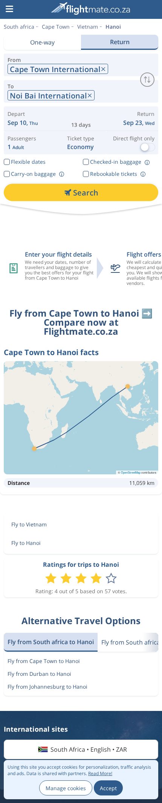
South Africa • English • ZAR (88, 749)
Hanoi (113, 26)
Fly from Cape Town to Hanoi (44, 661)
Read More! (100, 773)
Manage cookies (66, 788)
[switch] (147, 79)
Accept (108, 788)
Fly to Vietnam (29, 524)
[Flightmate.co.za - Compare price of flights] (90, 8)
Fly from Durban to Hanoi (39, 673)
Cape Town (56, 26)
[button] (9, 9)
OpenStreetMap (131, 472)
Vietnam (87, 26)
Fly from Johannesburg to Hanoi (47, 686)
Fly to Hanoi (26, 542)
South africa (19, 26)
